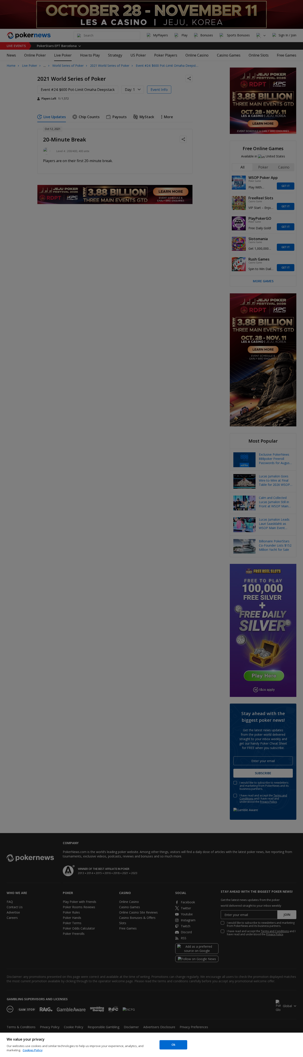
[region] (151, 1045)
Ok (173, 1045)
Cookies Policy (33, 1050)
